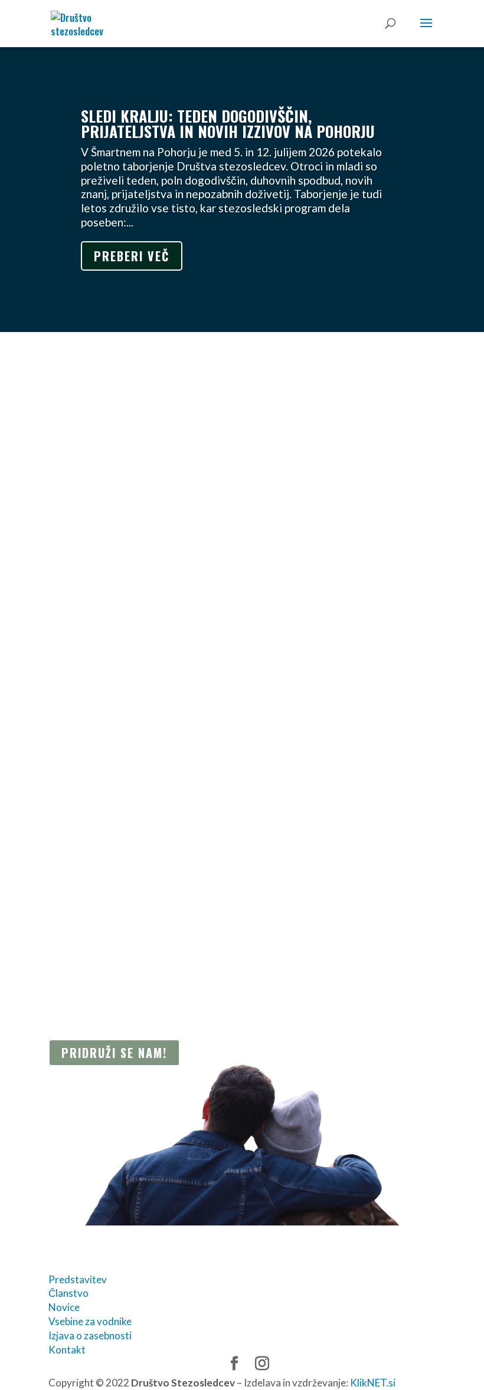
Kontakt (67, 1349)
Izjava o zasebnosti (90, 1335)
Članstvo (68, 1293)
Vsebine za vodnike (90, 1321)
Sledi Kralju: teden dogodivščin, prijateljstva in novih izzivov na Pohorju (228, 123)
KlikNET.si (372, 1382)
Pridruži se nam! (114, 1053)
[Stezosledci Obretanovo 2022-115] (130, 886)
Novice (64, 1307)
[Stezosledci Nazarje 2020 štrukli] (124, 896)
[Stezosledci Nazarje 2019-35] (117, 905)
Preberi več (131, 256)
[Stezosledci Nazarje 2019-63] (117, 915)
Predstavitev (77, 1279)
